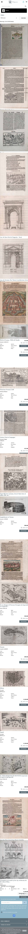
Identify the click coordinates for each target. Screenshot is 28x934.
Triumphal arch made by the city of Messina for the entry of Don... (13, 881)
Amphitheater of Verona (6, 517)
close (24, 930)
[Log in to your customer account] (24, 2)
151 (19, 888)
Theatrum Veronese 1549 (7, 389)
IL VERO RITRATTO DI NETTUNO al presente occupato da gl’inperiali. (13, 776)
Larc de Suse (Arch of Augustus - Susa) (11, 237)
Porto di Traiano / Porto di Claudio (10, 340)
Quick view (24, 352)
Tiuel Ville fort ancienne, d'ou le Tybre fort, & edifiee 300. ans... (13, 494)
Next (25, 889)
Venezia (2, 647)
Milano (2, 688)
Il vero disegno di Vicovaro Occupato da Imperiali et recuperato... (14, 605)
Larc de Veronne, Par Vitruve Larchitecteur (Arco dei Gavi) (14, 280)
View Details (23, 355)
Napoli (2, 732)
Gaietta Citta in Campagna (7, 437)
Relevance (9, 18)
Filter (23, 18)
